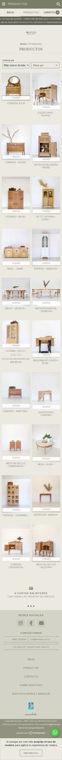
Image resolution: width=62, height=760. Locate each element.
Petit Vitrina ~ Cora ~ (46, 218)
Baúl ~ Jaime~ (16, 268)
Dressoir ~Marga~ (46, 514)
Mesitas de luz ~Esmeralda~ (16, 464)
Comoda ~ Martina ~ (16, 411)
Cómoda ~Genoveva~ (16, 566)
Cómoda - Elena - (16, 162)
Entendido (31, 753)
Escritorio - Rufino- (46, 114)
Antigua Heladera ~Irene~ (46, 166)
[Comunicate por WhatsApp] (54, 732)
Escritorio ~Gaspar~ (46, 413)
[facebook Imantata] (31, 623)
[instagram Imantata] (21, 623)
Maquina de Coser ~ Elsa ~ (46, 362)
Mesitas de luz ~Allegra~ (46, 566)
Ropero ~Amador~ (46, 268)
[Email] (41, 623)
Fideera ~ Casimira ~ (16, 515)
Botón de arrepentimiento (31, 728)
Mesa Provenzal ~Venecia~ (46, 310)
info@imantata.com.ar (40, 639)
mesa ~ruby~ (46, 464)
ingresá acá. (54, 724)
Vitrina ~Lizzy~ (16, 351)
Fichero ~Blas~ (16, 216)
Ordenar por (8, 60)
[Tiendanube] (31, 734)
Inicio (23, 44)
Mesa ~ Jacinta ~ (16, 308)
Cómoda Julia (16, 103)
